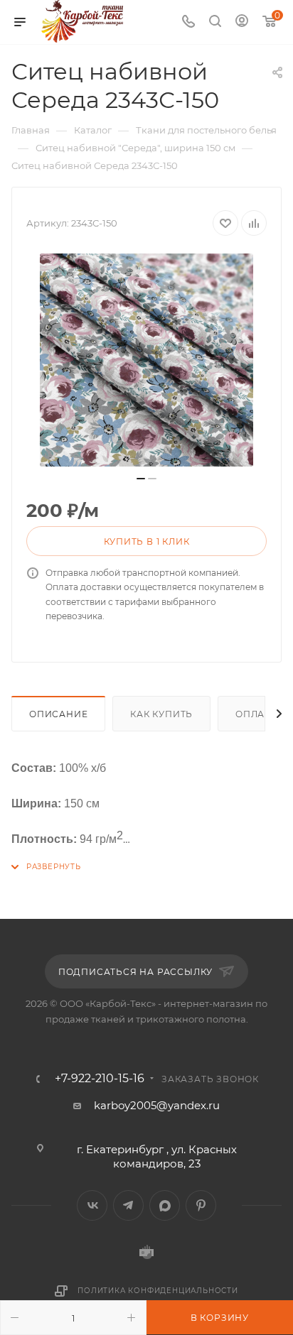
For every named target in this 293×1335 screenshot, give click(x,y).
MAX (164, 1205)
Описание (58, 714)
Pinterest (201, 1205)
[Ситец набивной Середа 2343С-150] (146, 360)
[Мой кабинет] (241, 22)
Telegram (128, 1205)
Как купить (161, 714)
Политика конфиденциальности (158, 1290)
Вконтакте (92, 1205)
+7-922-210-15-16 (99, 1078)
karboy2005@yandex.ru (157, 1105)
